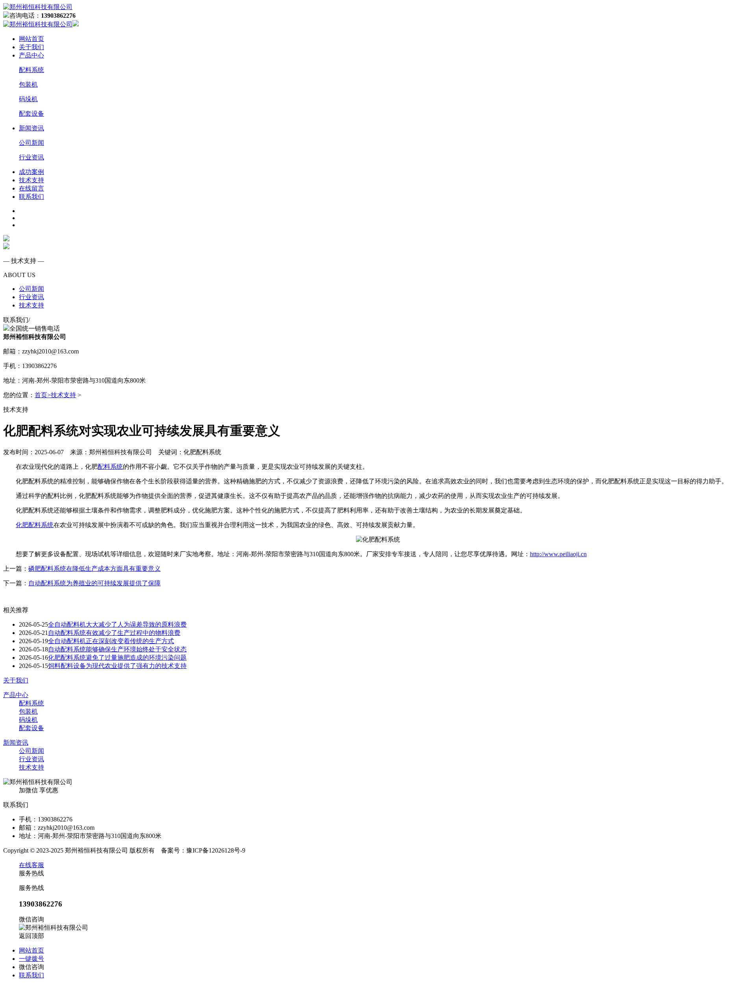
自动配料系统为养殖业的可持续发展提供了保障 (94, 583)
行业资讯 (31, 157)
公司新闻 (31, 142)
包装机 (28, 84)
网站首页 (31, 38)
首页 (43, 395)
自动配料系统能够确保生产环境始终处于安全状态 (117, 649)
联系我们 (31, 196)
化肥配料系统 (35, 525)
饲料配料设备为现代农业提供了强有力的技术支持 (117, 665)
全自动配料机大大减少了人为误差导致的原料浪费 (117, 624)
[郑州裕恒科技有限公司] (37, 7)
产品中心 (31, 55)
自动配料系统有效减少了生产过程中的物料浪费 (114, 632)
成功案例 (31, 171)
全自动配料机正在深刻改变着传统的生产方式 (111, 641)
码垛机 (28, 99)
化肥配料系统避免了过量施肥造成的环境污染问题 (117, 657)
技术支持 (31, 180)
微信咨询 (31, 967)
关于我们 (31, 47)
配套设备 (31, 113)
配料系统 (31, 70)
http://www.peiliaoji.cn (558, 554)
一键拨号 (31, 958)
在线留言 (31, 188)
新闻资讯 (31, 128)
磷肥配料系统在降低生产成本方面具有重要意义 (94, 568)
